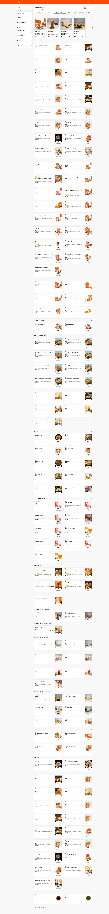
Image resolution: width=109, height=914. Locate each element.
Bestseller (82, 12)
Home (33, 2)
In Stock (64, 12)
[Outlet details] (43, 7)
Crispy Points (48, 2)
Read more (37, 61)
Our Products (60, 2)
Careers (65, 2)
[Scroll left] (34, 27)
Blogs (43, 2)
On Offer (88, 12)
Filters (57, 12)
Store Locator (38, 2)
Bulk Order (70, 2)
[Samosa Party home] (23, 2)
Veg (69, 12)
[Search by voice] (48, 12)
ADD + (43, 36)
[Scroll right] (92, 27)
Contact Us (76, 2)
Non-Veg (75, 12)
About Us (54, 2)
